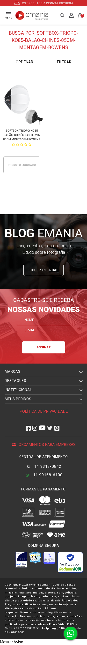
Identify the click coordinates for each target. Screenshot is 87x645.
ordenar (24, 62)
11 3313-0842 (47, 466)
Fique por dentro (43, 270)
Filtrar (64, 62)
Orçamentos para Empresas (47, 444)
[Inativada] (21, 559)
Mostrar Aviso (11, 642)
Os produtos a (47, 3)
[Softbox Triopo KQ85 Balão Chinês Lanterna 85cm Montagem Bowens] (22, 104)
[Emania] (32, 15)
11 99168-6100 (47, 475)
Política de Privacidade (44, 411)
